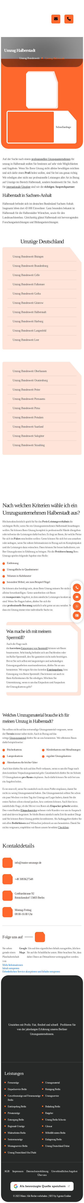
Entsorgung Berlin (16, 1119)
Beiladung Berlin (52, 1106)
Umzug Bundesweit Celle (26, 275)
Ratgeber (49, 1113)
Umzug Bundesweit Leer (26, 339)
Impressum (17, 1171)
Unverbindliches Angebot (64, 1171)
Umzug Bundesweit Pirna (26, 408)
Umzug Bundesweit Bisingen (28, 256)
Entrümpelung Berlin (17, 1106)
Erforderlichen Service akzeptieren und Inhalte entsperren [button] (31, 971)
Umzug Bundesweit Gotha (27, 293)
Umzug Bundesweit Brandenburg (30, 265)
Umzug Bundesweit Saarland (28, 426)
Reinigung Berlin (52, 1089)
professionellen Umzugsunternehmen (51, 159)
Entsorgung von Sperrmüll (34, 648)
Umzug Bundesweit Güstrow (28, 302)
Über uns (42, 1174)
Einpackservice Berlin (17, 1089)
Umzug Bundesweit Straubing (28, 445)
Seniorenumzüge (15, 1139)
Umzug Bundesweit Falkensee (28, 284)
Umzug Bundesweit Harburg (28, 321)
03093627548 (68, 19)
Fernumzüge (13, 1082)
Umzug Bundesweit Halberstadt (29, 312)
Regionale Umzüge (16, 1126)
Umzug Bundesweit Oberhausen (30, 371)
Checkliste (63, 827)
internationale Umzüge (18, 186)
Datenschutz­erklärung (37, 1171)
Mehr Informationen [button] (12, 964)
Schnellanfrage (63, 127)
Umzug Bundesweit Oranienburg (30, 380)
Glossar (48, 1126)
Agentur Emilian (63, 1196)
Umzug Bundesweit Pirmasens (29, 398)
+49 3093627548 (24, 879)
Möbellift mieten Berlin (55, 1132)
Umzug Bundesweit (29, 58)
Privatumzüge (14, 1113)
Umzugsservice (52, 1095)
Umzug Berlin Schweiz (55, 1119)
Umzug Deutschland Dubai (57, 1146)
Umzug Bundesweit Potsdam (28, 417)
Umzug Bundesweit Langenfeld (29, 330)
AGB (7, 1171)
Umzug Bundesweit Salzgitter (28, 435)
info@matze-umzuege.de (55, 19)
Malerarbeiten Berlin (16, 1132)
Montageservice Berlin (18, 1146)
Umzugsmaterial (18, 737)
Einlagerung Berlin (53, 1139)
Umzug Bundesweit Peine (26, 389)
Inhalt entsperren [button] (10, 968)
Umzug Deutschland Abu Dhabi (22, 1152)
